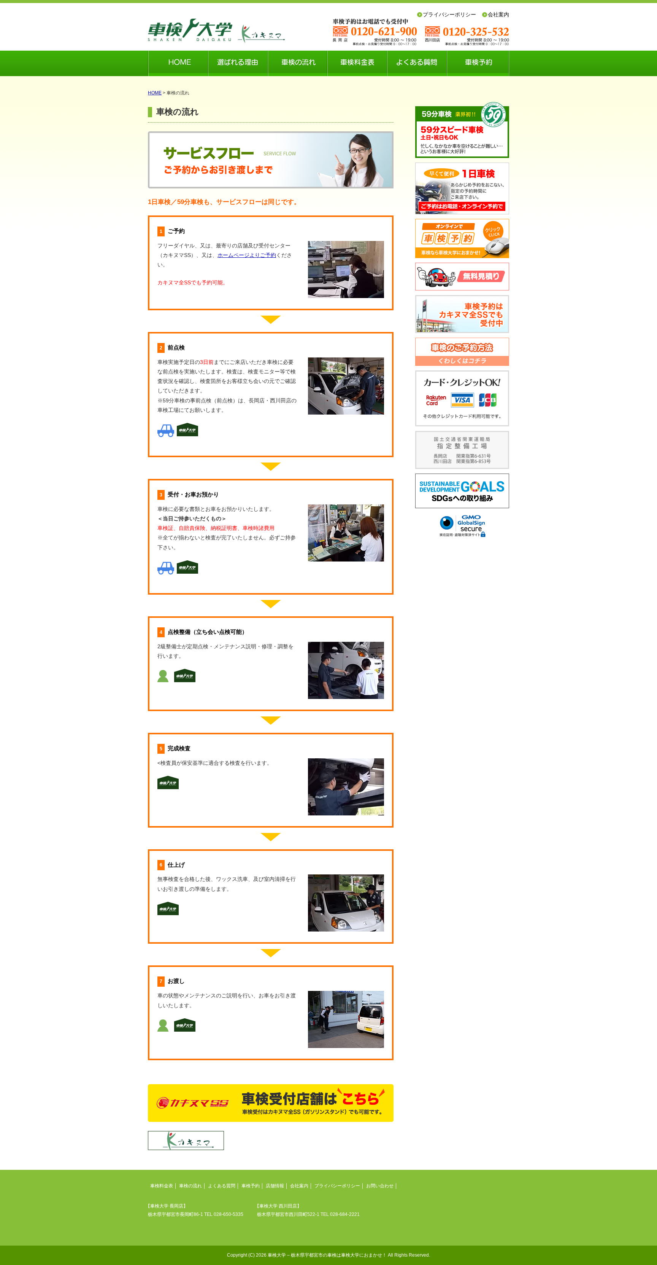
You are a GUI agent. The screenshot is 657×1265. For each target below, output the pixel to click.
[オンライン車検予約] (462, 238)
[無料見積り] (462, 276)
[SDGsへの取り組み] (462, 491)
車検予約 (478, 63)
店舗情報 (275, 1185)
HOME (178, 63)
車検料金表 (357, 63)
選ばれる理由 (238, 63)
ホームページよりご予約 (246, 255)
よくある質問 (417, 63)
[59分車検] (462, 130)
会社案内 (299, 1185)
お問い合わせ (380, 1185)
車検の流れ (297, 63)
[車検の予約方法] (462, 352)
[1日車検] (462, 188)
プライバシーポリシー (337, 1185)
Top (639, 1247)
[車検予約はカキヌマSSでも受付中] (462, 314)
